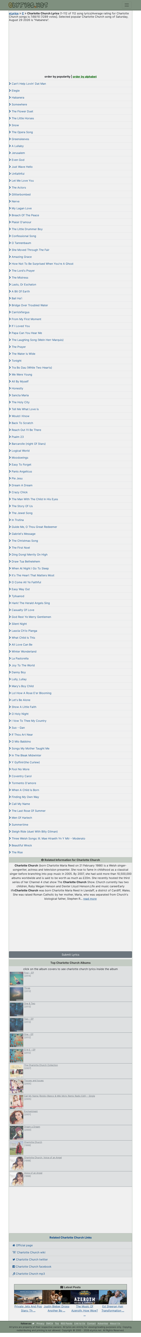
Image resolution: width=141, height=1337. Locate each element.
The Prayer (18, 346)
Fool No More (20, 769)
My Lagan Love (21, 208)
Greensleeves (20, 139)
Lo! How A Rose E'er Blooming (31, 693)
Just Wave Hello (22, 166)
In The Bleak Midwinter (26, 755)
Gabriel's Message (23, 533)
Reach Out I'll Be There (26, 430)
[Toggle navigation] (127, 5)
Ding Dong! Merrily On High (29, 554)
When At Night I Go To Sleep (30, 568)
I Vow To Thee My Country (28, 720)
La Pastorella (20, 658)
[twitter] (33, 1323)
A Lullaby (17, 146)
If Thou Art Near (22, 734)
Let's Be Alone (20, 700)
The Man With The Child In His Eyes (34, 499)
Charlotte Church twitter (31, 1259)
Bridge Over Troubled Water (29, 305)
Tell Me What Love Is (25, 409)
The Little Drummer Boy (27, 229)
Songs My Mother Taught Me (30, 748)
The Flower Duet (22, 111)
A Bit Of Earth (20, 291)
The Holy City (20, 402)
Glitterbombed (21, 194)
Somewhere (19, 104)
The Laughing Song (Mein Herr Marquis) (37, 340)
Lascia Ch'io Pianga (24, 630)
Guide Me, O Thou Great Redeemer (34, 527)
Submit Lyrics (70, 954)
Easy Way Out (20, 589)
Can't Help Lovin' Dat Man (28, 83)
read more (90, 898)
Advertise (103, 1323)
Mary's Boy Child (22, 686)
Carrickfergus (20, 312)
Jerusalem (18, 153)
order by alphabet (85, 76)
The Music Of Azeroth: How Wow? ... (84, 1310)
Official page (24, 1245)
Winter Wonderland (23, 651)
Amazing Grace (21, 256)
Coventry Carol (21, 776)
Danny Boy (18, 672)
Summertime (19, 824)
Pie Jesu (17, 478)
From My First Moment (26, 319)
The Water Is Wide (23, 353)
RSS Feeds (66, 1323)
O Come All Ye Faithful (26, 582)
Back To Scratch (22, 423)
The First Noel (20, 547)
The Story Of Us (22, 506)
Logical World (20, 450)
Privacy (40, 1323)
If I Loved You (20, 326)
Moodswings (19, 457)
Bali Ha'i (16, 298)
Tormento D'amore (23, 783)
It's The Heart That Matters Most (32, 575)
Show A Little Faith (23, 707)
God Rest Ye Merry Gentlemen (31, 617)
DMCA (49, 1323)
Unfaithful (17, 173)
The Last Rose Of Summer (28, 810)
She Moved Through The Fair (30, 250)
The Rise (17, 852)
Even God (17, 160)
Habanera (17, 97)
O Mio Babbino (21, 741)
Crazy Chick (19, 492)
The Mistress (19, 277)
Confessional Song (23, 236)
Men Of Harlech (21, 817)
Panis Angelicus (21, 471)
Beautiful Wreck (21, 845)
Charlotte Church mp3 (30, 1273)
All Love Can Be (21, 644)
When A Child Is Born (25, 790)
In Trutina (17, 520)
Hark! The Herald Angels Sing (30, 603)
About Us (115, 1323)
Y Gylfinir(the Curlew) (25, 762)
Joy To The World (23, 665)
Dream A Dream (21, 485)
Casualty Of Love (22, 610)
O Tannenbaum (21, 243)
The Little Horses (22, 118)
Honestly (17, 388)
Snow (15, 125)
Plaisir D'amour (21, 222)
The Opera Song (22, 132)
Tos (57, 1323)
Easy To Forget (21, 464)
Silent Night (19, 623)
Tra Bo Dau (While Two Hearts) (31, 367)
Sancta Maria (20, 395)
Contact (91, 1323)
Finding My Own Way (25, 797)
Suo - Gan (18, 727)
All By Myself (20, 381)
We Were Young (21, 374)
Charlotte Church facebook (33, 1266)
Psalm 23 (17, 437)
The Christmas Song (24, 540)
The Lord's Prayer (23, 270)
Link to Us (79, 1323)
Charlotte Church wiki (30, 1252)
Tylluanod (17, 596)
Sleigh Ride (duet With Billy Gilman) (34, 831)
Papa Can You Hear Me (26, 333)
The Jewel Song (21, 513)
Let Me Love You (22, 180)
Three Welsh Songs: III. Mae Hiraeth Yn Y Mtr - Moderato (48, 838)
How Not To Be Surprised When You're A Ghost (42, 263)
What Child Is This (23, 637)
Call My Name (20, 804)
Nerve (15, 201)
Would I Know (20, 416)
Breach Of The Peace (25, 215)
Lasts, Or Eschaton (23, 284)
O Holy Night (20, 714)
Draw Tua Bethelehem (25, 561)
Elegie (15, 90)
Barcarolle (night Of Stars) (28, 443)
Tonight (16, 360)
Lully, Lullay (19, 679)
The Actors (18, 187)
